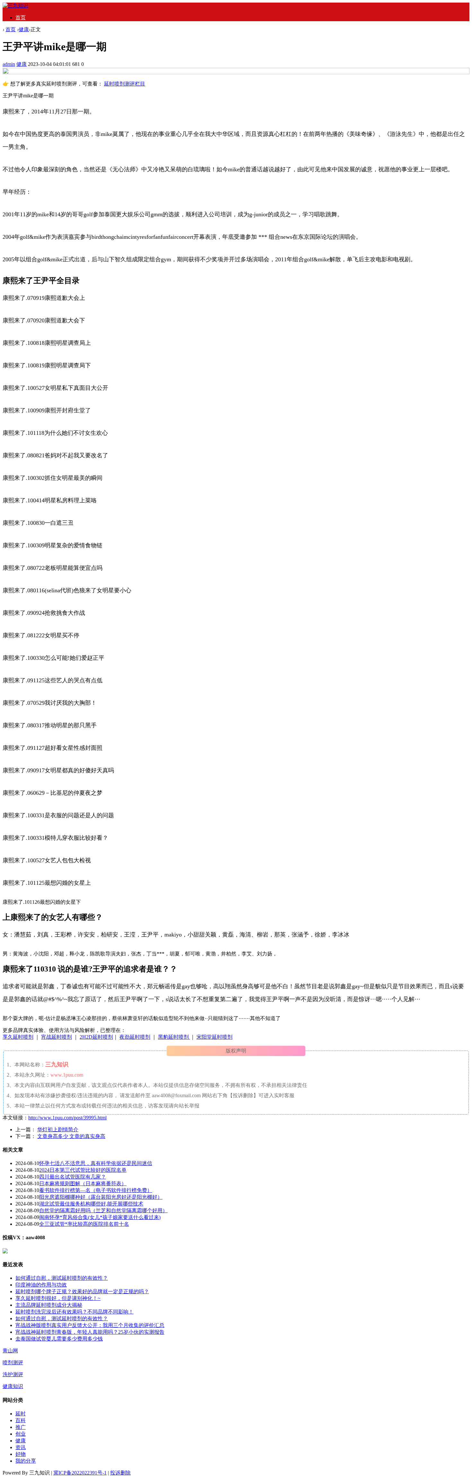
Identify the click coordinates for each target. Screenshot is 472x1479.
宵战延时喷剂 (56, 1037)
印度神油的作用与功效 (41, 1284)
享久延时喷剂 (18, 1037)
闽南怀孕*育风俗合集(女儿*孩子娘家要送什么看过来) (100, 1217)
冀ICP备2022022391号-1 (80, 1472)
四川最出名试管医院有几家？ (72, 1176)
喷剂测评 (13, 1362)
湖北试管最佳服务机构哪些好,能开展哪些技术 (91, 1203)
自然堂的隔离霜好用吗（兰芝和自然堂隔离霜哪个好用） (103, 1210)
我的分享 (25, 1461)
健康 (24, 29)
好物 (20, 1454)
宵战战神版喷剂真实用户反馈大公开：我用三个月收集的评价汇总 (89, 1325)
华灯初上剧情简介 (57, 1129)
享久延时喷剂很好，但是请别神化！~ (58, 1298)
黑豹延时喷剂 (174, 1037)
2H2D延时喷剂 (96, 1037)
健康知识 (13, 1386)
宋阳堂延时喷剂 (214, 1037)
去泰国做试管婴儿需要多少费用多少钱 (59, 1338)
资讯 (20, 1447)
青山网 (10, 1350)
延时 (20, 1413)
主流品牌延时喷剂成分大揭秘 (48, 1305)
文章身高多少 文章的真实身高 (71, 1136)
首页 (20, 17)
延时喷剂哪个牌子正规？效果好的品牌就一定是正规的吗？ (82, 1291)
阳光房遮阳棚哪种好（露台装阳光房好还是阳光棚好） (100, 1197)
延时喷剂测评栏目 (124, 83)
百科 (20, 1420)
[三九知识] (15, 5)
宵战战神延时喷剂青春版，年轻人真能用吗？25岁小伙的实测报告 (89, 1332)
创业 (20, 1434)
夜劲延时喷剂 (134, 1037)
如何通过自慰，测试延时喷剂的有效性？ (61, 1278)
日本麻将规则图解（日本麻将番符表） (83, 1183)
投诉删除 (120, 1472)
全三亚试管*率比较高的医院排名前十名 (84, 1224)
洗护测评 (13, 1374)
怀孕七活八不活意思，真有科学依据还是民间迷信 (95, 1163)
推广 (20, 1427)
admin (9, 64)
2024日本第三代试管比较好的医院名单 (83, 1170)
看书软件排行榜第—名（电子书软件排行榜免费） (95, 1190)
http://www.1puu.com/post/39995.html (67, 1117)
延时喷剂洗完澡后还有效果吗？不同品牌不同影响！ (74, 1311)
